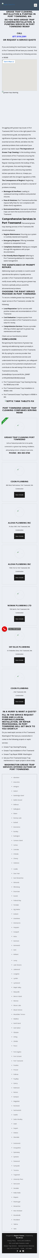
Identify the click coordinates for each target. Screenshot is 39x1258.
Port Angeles (17, 1052)
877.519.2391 (19, 36)
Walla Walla (16, 1193)
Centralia (16, 849)
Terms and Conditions (24, 1241)
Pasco (15, 1046)
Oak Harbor (17, 1028)
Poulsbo (15, 1065)
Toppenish (16, 1175)
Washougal (16, 1202)
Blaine (15, 813)
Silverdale (16, 1137)
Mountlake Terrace (19, 1014)
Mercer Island (17, 996)
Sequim (15, 1128)
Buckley (15, 831)
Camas (15, 845)
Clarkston (16, 863)
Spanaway (16, 1152)
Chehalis (16, 854)
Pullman (15, 1074)
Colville (15, 869)
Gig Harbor (16, 909)
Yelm (14, 1229)
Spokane (16, 1157)
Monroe (15, 1001)
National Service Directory (26, 1246)
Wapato (15, 1197)
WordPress (19, 1238)
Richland (16, 1097)
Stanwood (16, 1161)
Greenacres (16, 923)
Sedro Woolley (17, 1119)
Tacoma (16, 1170)
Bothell (15, 822)
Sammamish (17, 1110)
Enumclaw (16, 891)
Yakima (15, 1224)
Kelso (15, 936)
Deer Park (16, 873)
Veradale (16, 1188)
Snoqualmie (17, 1148)
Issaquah (16, 932)
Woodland (16, 1220)
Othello (15, 1041)
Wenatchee (16, 1206)
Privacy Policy (11, 1241)
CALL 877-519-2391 (13, 1248)
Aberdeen (16, 777)
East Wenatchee (18, 878)
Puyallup (16, 1079)
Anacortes (16, 782)
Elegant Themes (19, 1235)
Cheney (15, 858)
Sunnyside (16, 1166)
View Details (19, 495)
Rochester (16, 1106)
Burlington (16, 836)
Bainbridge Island (18, 795)
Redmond (16, 1088)
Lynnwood (16, 983)
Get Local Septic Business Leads (19, 1243)
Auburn (15, 791)
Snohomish (16, 1143)
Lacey (15, 960)
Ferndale (16, 905)
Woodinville (16, 1215)
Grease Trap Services (10, 1246)
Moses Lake (17, 1005)
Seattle (15, 1115)
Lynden (15, 978)
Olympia (15, 1032)
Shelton (15, 1133)
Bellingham (16, 809)
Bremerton (16, 827)
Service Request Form (18, 715)
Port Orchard (17, 1056)
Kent (14, 950)
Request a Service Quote (21, 39)
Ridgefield (16, 1101)
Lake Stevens (17, 965)
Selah (15, 1124)
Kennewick (16, 945)
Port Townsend (18, 1061)
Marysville (16, 992)
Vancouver (16, 1184)
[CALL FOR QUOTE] (4, 629)
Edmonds (16, 882)
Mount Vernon (17, 1010)
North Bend (17, 1023)
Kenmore (16, 941)
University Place (18, 1179)
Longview (16, 974)
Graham (15, 914)
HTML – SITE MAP (26, 1248)
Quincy (15, 1083)
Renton (15, 1092)
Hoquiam (16, 927)
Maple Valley (17, 987)
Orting (15, 1037)
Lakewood (16, 969)
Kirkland (15, 954)
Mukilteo (16, 1019)
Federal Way (17, 900)
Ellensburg (16, 887)
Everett (15, 896)
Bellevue (16, 804)
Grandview (16, 918)
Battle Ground (17, 800)
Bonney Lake (17, 818)
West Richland (17, 1211)
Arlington (16, 786)
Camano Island (18, 840)
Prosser (15, 1070)
